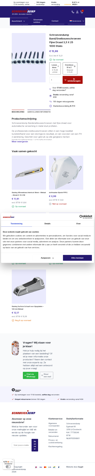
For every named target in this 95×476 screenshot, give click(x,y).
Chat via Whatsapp (30, 375)
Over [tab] (78, 223)
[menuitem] (76, 21)
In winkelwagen (74, 80)
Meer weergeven (20, 141)
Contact (55, 21)
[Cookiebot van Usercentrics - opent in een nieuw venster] (81, 217)
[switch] (8, 466)
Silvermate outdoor (38, 21)
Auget (80, 467)
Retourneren (53, 436)
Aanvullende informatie (39, 112)
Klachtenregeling (55, 446)
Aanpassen (45, 258)
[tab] (18, 112)
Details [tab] (48, 223)
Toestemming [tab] (16, 223)
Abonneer (35, 445)
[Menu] (12, 460)
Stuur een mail (47, 375)
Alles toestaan (77, 258)
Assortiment (17, 21)
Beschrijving (18, 112)
